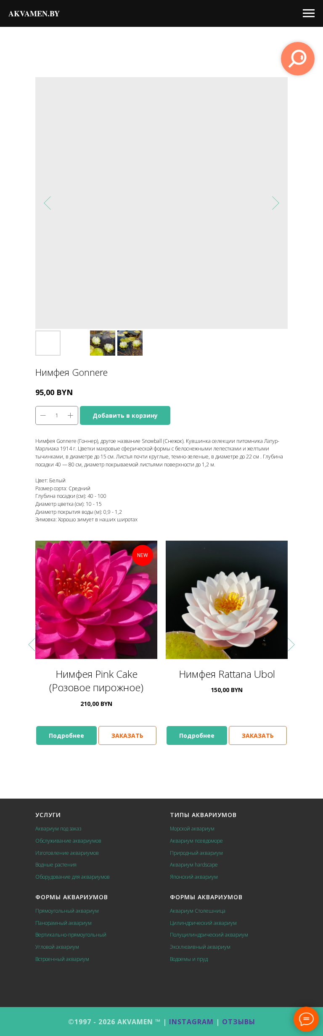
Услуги (48, 815)
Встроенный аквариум (62, 959)
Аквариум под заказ (58, 828)
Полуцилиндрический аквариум (209, 934)
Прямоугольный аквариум (67, 910)
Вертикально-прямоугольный (70, 934)
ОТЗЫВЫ (238, 1021)
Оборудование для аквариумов (72, 876)
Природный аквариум (196, 852)
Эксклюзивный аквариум (200, 946)
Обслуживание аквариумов (68, 840)
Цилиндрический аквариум (203, 923)
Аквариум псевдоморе (196, 840)
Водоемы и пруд (189, 959)
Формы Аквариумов (71, 897)
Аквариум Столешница (197, 910)
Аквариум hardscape (194, 864)
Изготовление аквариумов (67, 852)
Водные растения (56, 864)
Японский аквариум (194, 876)
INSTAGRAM (191, 1021)
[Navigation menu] (309, 13)
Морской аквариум (192, 828)
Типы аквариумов (203, 815)
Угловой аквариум (57, 946)
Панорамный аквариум (63, 923)
